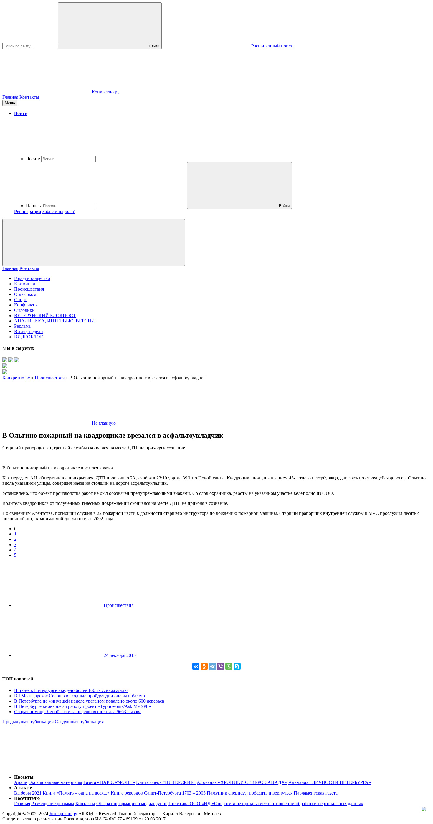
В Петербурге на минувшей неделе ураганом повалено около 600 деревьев (89, 700)
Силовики (24, 310)
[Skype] (237, 666)
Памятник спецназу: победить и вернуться (249, 792)
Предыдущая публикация (28, 721)
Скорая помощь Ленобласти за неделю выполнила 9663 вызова (77, 711)
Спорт (20, 299)
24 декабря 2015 (120, 655)
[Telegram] (212, 666)
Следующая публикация (79, 721)
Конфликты (26, 304)
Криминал (24, 283)
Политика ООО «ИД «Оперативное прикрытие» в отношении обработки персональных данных (265, 803)
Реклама (22, 326)
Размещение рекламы (52, 803)
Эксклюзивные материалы (55, 782)
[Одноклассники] (204, 666)
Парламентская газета (316, 792)
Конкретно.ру (63, 813)
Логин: (33, 158)
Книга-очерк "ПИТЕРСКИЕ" (166, 782)
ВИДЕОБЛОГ (28, 336)
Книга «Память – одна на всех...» (76, 792)
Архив (20, 782)
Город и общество (32, 278)
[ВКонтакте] (195, 666)
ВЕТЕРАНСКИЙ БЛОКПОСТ (45, 315)
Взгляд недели (28, 331)
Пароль (33, 205)
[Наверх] (46, 766)
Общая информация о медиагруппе (131, 803)
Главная (10, 97)
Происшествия (29, 288)
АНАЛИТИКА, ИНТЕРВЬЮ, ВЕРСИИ (54, 320)
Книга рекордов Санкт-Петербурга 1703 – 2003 (158, 792)
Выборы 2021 (28, 792)
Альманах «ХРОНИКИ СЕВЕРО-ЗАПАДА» (242, 782)
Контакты (29, 97)
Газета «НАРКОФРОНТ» (109, 782)
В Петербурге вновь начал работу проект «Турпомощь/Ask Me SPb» (82, 706)
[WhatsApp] (228, 666)
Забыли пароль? (58, 211)
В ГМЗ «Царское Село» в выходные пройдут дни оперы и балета (79, 695)
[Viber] (220, 666)
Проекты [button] (24, 776)
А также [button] (23, 787)
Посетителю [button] (27, 798)
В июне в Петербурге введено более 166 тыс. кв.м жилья (71, 690)
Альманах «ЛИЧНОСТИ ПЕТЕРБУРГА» (329, 782)
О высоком (25, 294)
